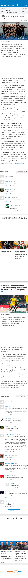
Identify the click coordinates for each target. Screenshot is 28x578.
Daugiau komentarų (14, 510)
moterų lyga (17, 163)
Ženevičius (10, 163)
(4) (25, 558)
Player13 (7, 406)
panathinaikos (11, 390)
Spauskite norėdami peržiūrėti (11, 457)
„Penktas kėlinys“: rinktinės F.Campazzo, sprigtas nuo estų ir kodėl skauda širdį (6, 555)
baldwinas (16, 390)
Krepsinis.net (7, 314)
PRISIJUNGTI (24, 5)
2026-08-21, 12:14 (4, 562)
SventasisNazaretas (9, 463)
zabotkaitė (3, 164)
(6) (1, 560)
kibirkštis (6, 163)
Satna (6, 418)
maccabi (6, 390)
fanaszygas (7, 455)
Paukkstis (7, 189)
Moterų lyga (7, 41)
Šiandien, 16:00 (4, 255)
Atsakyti (6, 185)
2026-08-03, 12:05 (18, 560)
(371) (5, 253)
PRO (10, 406)
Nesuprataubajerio (9, 434)
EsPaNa (6, 491)
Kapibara (12, 483)
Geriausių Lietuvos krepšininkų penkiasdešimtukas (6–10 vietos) (21, 253)
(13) (24, 256)
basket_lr (7, 475)
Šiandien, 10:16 (18, 258)
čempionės (22, 163)
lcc (13, 163)
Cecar (11, 205)
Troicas (6, 181)
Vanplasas (7, 197)
